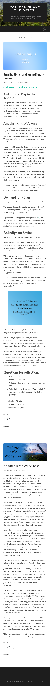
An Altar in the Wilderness (21, 466)
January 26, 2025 (10, 82)
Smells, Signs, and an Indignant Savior (23, 76)
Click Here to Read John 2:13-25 (20, 87)
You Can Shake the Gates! (25, 8)
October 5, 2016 (10, 470)
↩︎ (23, 401)
